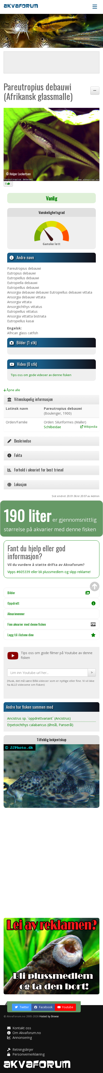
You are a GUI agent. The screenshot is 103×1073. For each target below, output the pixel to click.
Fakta (16, 455)
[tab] (51, 399)
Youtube (67, 1007)
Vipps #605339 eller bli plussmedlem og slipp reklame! (49, 571)
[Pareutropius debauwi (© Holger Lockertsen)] (51, 144)
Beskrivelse (21, 441)
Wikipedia (90, 426)
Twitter (24, 1007)
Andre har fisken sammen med (29, 707)
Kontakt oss (21, 1028)
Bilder (11, 592)
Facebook (45, 1007)
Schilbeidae (52, 427)
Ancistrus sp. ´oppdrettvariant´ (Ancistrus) (39, 718)
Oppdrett (13, 603)
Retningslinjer (22, 1049)
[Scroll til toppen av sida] (94, 586)
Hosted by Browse (49, 1016)
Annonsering (21, 1037)
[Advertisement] (51, 862)
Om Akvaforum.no (26, 1032)
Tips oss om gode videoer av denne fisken (41, 375)
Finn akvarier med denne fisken (26, 624)
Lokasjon (19, 484)
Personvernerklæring (28, 1054)
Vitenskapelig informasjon (32, 399)
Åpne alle (13, 390)
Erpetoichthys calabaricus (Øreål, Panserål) (40, 725)
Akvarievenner (16, 613)
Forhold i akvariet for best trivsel (37, 470)
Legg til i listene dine (20, 634)
